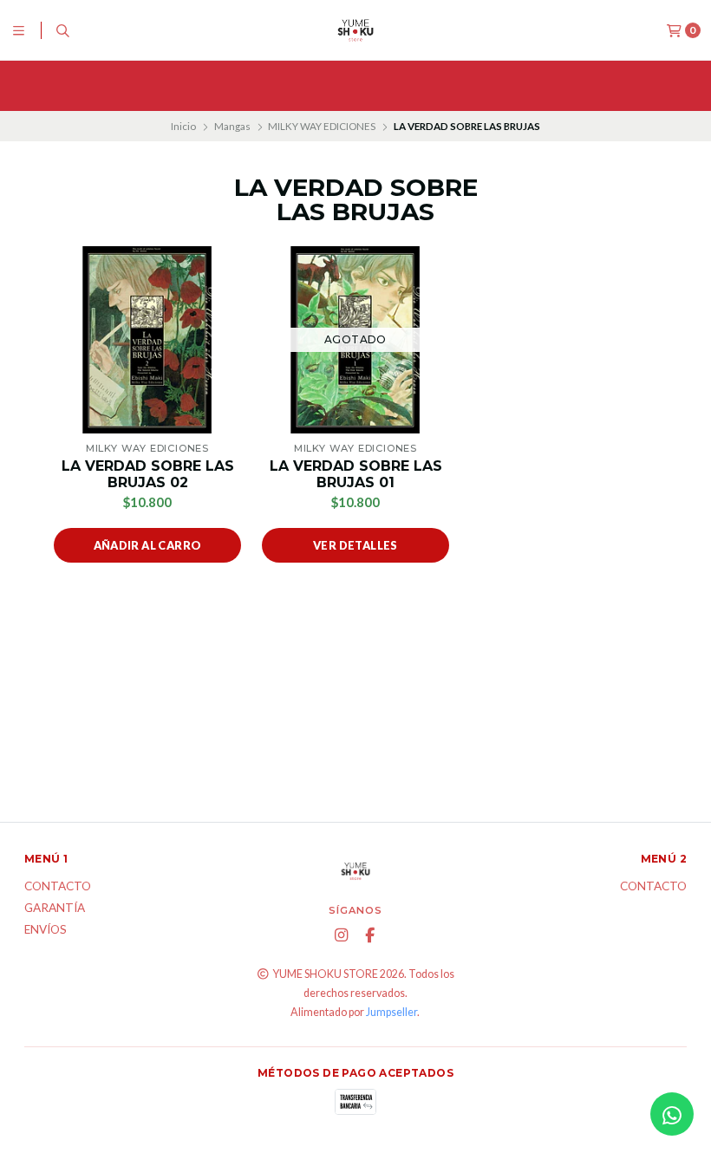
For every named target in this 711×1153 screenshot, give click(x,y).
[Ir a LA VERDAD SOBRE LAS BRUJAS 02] (147, 339)
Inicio (183, 126)
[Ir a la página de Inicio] (355, 30)
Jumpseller (391, 1012)
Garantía (54, 908)
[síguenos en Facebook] (369, 935)
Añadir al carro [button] (148, 545)
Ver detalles (355, 545)
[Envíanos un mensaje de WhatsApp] (672, 1114)
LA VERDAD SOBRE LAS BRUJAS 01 (356, 474)
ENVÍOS (45, 930)
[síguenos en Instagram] (340, 935)
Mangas (232, 126)
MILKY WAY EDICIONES (321, 126)
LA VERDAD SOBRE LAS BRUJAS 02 (148, 474)
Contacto (57, 887)
